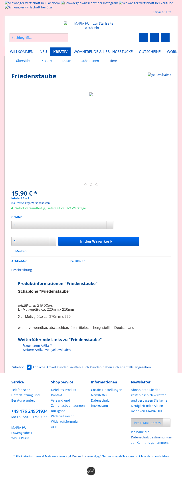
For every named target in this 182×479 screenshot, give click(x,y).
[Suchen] (64, 37)
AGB (54, 427)
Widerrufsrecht (62, 416)
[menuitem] (51, 39)
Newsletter (99, 395)
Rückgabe (58, 411)
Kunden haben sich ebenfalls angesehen (120, 367)
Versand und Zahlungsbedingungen (68, 403)
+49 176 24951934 (29, 411)
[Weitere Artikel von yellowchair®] (159, 80)
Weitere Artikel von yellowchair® (46, 349)
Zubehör (20, 367)
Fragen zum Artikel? (37, 345)
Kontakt (56, 395)
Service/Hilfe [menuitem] (162, 12)
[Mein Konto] (154, 37)
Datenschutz (100, 400)
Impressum (99, 405)
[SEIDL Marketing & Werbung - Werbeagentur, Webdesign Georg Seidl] (91, 471)
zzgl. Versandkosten (37, 203)
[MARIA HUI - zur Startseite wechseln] (92, 25)
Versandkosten (81, 456)
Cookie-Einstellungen (106, 390)
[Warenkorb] (165, 37)
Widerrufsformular (65, 421)
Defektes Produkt (63, 390)
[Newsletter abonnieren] (167, 422)
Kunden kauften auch (73, 367)
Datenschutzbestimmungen (151, 437)
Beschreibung (21, 270)
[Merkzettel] (143, 37)
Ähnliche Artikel (44, 367)
